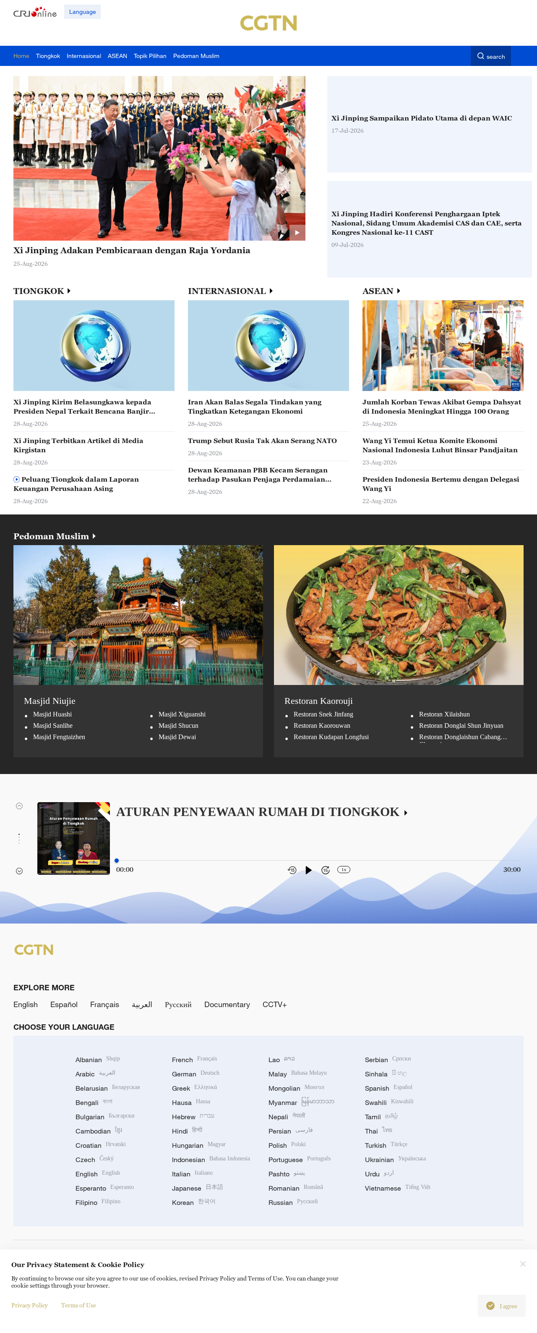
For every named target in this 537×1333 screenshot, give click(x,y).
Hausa (191, 1102)
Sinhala (386, 1074)
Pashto (286, 1174)
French (194, 1059)
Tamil (381, 1117)
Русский (178, 1004)
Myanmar (301, 1102)
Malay (297, 1074)
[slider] (117, 860)
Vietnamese (397, 1188)
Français (104, 1004)
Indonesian (211, 1159)
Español (64, 1004)
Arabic (95, 1074)
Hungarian (199, 1145)
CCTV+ (275, 1004)
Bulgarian (105, 1117)
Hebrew (193, 1117)
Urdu (379, 1174)
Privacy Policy (29, 1305)
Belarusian (108, 1088)
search (496, 56)
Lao (281, 1059)
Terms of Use (78, 1305)
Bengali (94, 1102)
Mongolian (296, 1088)
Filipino (98, 1202)
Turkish (386, 1145)
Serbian (388, 1059)
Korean (194, 1202)
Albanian (98, 1059)
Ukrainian (395, 1159)
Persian (290, 1131)
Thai (378, 1131)
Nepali (286, 1117)
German (195, 1074)
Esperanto (105, 1188)
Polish (287, 1145)
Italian (192, 1174)
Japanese (197, 1188)
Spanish (388, 1088)
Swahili (389, 1102)
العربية (142, 1004)
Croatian (101, 1145)
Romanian (295, 1188)
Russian (293, 1202)
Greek (194, 1088)
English (25, 1004)
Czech (95, 1159)
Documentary (227, 1004)
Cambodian (99, 1131)
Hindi (187, 1131)
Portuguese (299, 1159)
